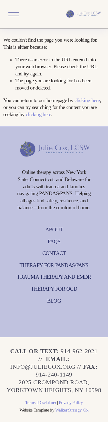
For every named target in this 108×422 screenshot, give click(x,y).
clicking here (87, 100)
